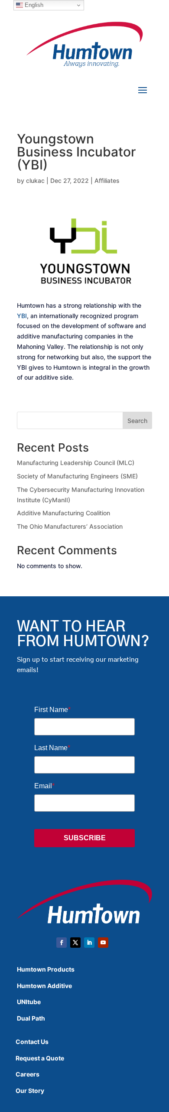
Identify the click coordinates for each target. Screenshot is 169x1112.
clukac (35, 180)
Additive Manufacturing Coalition (63, 513)
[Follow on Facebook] (61, 942)
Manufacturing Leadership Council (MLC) (75, 462)
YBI (22, 315)
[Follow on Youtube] (103, 942)
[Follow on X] (75, 942)
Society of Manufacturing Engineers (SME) (77, 476)
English (33, 5)
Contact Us (32, 1041)
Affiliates (107, 180)
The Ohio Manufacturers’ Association (70, 526)
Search (137, 420)
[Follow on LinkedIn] (89, 942)
